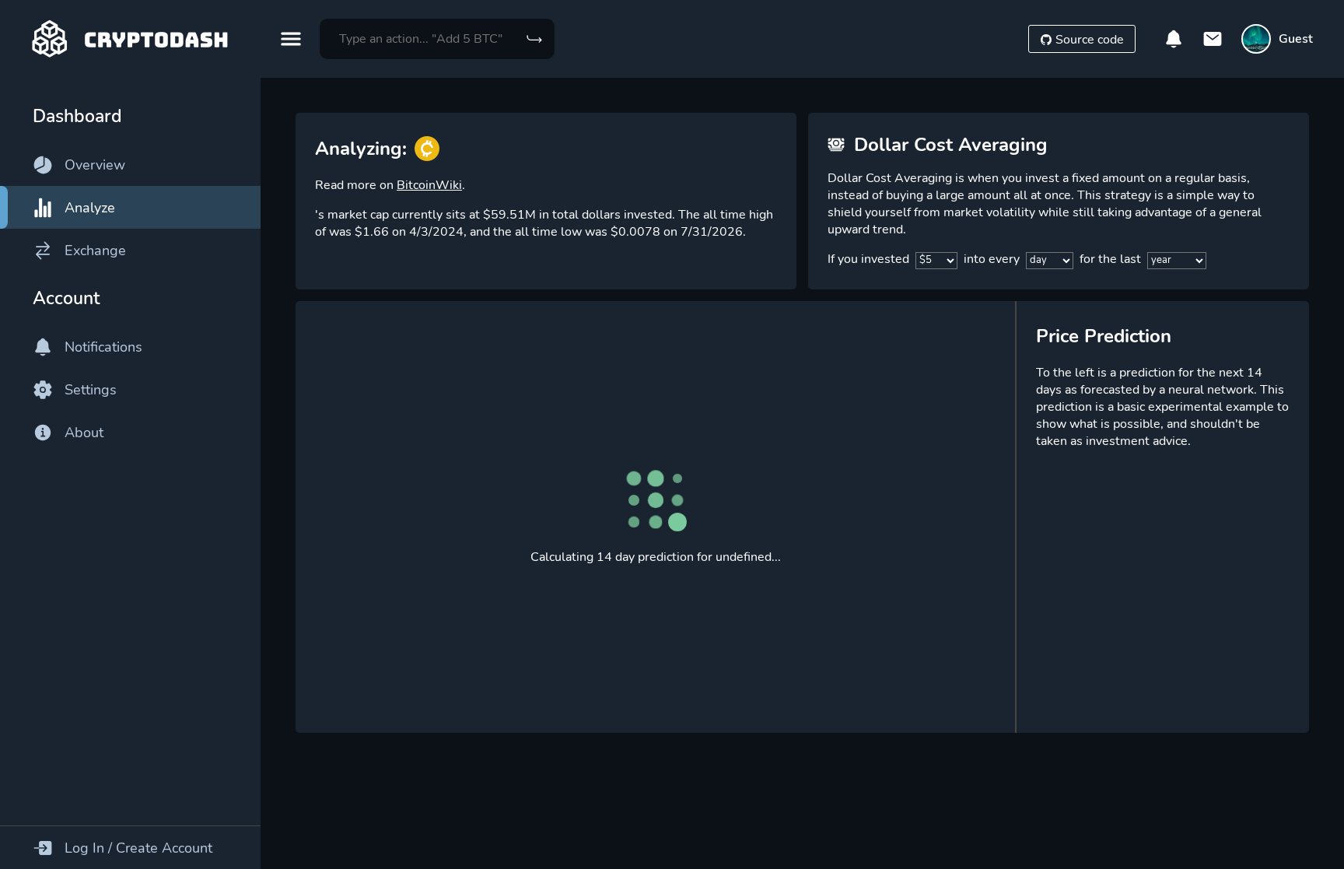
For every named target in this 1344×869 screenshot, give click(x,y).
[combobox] (437, 39)
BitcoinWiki (429, 185)
